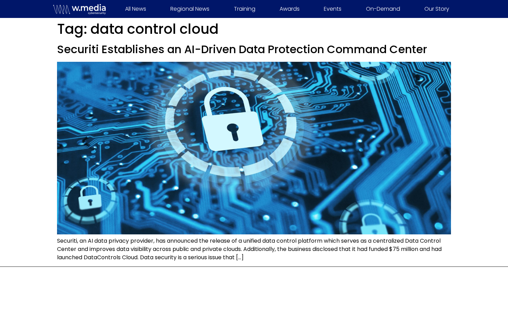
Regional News (189, 9)
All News (135, 9)
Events (332, 9)
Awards (290, 9)
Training (244, 9)
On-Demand (383, 9)
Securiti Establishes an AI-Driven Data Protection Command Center (242, 49)
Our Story (436, 9)
